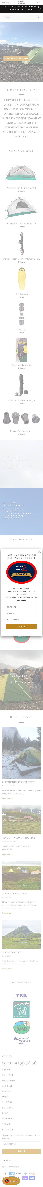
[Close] (39, 550)
